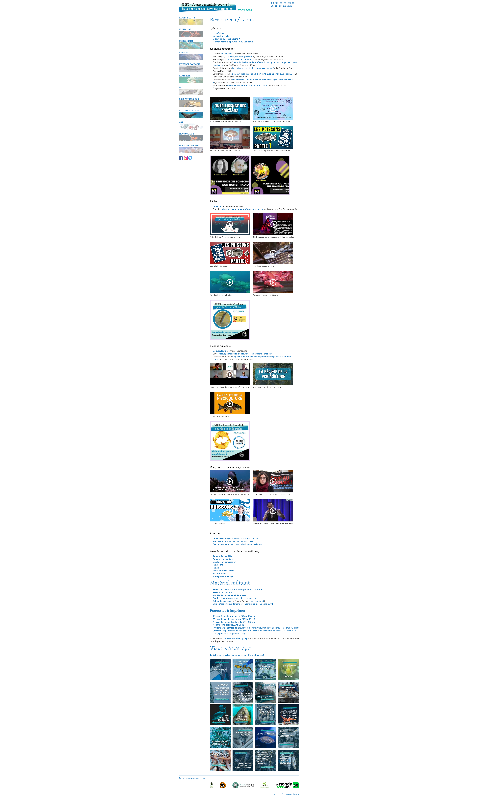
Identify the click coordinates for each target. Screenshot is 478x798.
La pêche (217, 206)
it (293, 3)
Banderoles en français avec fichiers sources (234, 598)
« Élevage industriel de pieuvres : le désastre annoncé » (245, 353)
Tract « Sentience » (222, 592)
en (276, 3)
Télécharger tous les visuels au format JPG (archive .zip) (237, 655)
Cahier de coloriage (222, 601)
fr (285, 3)
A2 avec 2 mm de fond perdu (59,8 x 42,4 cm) (234, 616)
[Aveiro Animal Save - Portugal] (223, 785)
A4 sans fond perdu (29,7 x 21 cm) (229, 624)
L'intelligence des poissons (240, 56)
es (281, 3)
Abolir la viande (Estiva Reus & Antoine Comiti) (235, 538)
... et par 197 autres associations (286, 794)
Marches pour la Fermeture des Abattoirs (233, 541)
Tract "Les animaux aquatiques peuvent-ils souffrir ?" (239, 589)
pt (280, 6)
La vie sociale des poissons (239, 59)
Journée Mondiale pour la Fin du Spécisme (233, 41)
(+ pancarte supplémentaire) (231, 633)
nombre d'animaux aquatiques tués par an (247, 85)
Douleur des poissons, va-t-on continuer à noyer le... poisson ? (262, 73)
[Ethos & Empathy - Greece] (211, 785)
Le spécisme (219, 33)
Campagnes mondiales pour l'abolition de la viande (237, 544)
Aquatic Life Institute (223, 559)
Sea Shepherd (219, 573)
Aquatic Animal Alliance (224, 556)
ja (272, 6)
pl (276, 6)
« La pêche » (227, 53)
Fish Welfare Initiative (223, 570)
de (272, 3)
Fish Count (218, 564)
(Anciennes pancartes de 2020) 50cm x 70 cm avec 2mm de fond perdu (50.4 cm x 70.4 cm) (256, 627)
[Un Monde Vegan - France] (287, 785)
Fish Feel (217, 567)
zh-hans (287, 6)
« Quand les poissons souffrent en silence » (242, 209)
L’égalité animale (221, 36)
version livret (257, 601)
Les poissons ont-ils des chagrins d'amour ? (253, 68)
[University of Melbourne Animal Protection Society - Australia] (264, 785)
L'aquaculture (219, 351)
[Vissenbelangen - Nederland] (243, 785)
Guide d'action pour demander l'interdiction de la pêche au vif (243, 604)
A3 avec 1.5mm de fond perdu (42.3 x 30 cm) (234, 619)
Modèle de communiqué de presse (229, 595)
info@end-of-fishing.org (235, 638)
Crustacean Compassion (224, 562)
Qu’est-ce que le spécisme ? (226, 38)
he (289, 3)
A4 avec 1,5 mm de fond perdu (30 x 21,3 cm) (234, 622)
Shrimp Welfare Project (224, 576)
